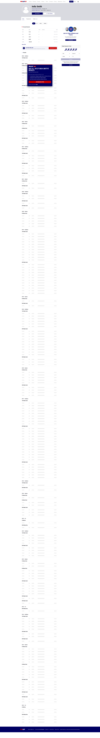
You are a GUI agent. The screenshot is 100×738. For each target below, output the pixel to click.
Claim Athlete (37, 13)
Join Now (70, 64)
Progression (28, 18)
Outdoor (45, 23)
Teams (47, 1)
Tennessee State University (36, 8)
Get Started (71, 40)
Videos (35, 18)
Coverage (51, 1)
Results (30, 1)
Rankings (34, 1)
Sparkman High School (36, 10)
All (33, 23)
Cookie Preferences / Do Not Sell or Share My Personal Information (70, 729)
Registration (60, 1)
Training (55, 1)
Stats (23, 18)
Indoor (41, 23)
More (64, 1)
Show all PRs (24, 44)
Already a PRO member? (33, 84)
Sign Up (71, 1)
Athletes (42, 1)
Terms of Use (57, 729)
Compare (70, 59)
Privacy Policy (52, 729)
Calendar (38, 1)
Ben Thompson (41, 729)
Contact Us (47, 729)
